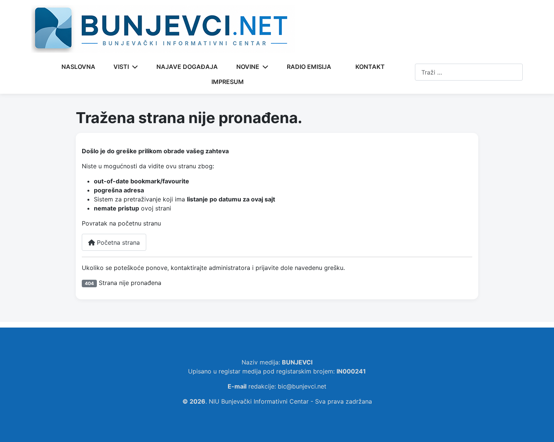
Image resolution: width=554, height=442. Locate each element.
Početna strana (117, 242)
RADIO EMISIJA (309, 66)
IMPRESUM (227, 81)
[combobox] (469, 72)
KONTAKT (370, 66)
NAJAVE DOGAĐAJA (187, 66)
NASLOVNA (78, 66)
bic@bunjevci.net (302, 386)
